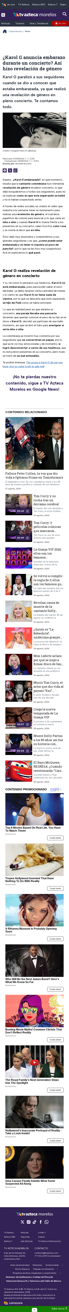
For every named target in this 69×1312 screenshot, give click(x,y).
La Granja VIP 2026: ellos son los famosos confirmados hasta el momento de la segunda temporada (48, 559)
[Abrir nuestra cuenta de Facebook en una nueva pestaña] (41, 1222)
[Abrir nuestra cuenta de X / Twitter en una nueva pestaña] (22, 1222)
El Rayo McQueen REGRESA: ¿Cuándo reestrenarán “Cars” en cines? (47, 768)
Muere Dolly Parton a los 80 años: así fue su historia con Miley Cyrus (48, 742)
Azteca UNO (38, 4)
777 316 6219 (40, 1256)
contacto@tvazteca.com (46, 1253)
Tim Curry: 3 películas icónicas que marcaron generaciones (47, 529)
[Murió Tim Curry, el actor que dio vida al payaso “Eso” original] (18, 692)
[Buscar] (65, 14)
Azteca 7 (52, 4)
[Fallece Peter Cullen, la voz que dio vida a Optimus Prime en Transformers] (34, 443)
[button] (34, 1310)
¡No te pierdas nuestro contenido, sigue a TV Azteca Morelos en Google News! (34, 383)
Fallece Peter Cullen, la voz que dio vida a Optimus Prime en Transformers (34, 475)
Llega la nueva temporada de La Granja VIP (45, 713)
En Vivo (62, 23)
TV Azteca (23, 4)
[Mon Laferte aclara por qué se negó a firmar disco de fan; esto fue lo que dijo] (18, 665)
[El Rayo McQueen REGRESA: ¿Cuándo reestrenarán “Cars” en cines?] (18, 771)
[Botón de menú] (3, 15)
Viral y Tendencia (39, 23)
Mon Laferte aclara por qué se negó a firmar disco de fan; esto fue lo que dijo (47, 662)
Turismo (19, 23)
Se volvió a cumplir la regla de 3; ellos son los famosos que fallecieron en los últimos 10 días (48, 584)
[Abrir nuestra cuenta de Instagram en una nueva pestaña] (28, 1222)
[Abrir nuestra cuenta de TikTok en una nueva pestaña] (34, 1222)
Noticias (5, 23)
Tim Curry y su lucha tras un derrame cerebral (46, 500)
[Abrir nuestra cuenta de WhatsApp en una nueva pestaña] (47, 1222)
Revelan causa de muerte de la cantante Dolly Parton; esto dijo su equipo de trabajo (47, 611)
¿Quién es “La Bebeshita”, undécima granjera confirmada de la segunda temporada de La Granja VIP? (48, 639)
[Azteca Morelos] (34, 14)
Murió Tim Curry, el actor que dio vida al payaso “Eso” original (48, 689)
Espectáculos (16, 31)
